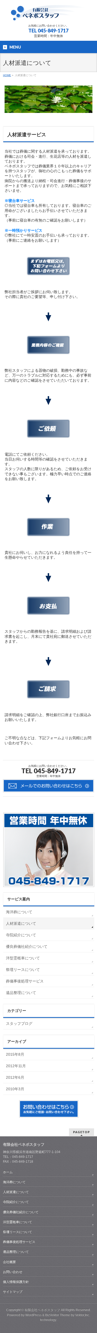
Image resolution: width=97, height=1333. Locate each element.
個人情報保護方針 (16, 1282)
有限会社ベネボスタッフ (42, 1310)
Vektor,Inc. (82, 1315)
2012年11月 (16, 1066)
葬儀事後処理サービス (25, 981)
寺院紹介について (21, 935)
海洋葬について (19, 912)
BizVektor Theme (57, 1315)
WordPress (33, 1315)
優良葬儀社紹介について (26, 946)
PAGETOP (81, 1132)
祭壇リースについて (23, 969)
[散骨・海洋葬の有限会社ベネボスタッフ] (48, 15)
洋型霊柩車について (23, 958)
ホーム (8, 1172)
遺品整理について (21, 992)
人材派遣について (21, 923)
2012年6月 (15, 1077)
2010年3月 (15, 1089)
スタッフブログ (19, 1023)
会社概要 (9, 1262)
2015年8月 (15, 1054)
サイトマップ (12, 1292)
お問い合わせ (12, 1272)
